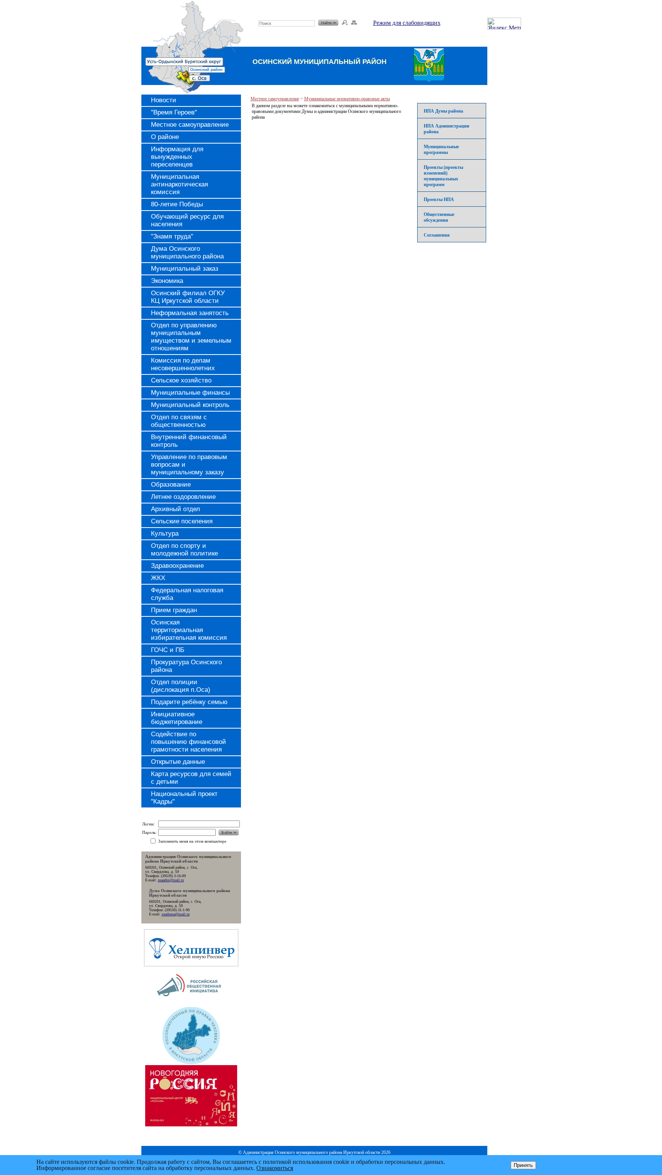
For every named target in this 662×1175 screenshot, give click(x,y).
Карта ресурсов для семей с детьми (191, 777)
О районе (165, 137)
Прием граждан (174, 610)
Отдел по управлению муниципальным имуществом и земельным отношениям (191, 337)
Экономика (167, 280)
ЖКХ (158, 578)
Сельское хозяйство (181, 380)
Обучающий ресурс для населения (187, 220)
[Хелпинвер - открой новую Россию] (191, 964)
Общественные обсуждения (439, 217)
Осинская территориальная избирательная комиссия (189, 630)
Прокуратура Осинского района (186, 666)
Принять (523, 1165)
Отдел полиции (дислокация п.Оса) (180, 685)
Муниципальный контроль (190, 405)
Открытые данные (178, 761)
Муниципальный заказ (184, 268)
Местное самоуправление (190, 124)
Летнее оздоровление (183, 496)
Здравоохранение (177, 565)
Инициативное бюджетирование (176, 718)
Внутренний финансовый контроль (189, 440)
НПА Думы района (443, 111)
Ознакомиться (274, 1168)
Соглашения (437, 235)
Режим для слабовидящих (407, 23)
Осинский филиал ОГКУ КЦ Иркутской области (188, 296)
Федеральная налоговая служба (187, 594)
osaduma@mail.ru (176, 914)
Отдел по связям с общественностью (179, 420)
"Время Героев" (174, 112)
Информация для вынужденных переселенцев (177, 156)
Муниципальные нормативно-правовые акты (347, 98)
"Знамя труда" (172, 236)
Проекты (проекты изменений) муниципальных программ (443, 176)
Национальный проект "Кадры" (184, 797)
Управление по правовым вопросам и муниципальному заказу (189, 464)
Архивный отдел (175, 509)
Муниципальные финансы (190, 392)
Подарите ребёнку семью (189, 702)
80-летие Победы (177, 204)
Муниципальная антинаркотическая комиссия (179, 184)
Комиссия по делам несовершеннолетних (183, 364)
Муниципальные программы (441, 149)
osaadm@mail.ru (171, 880)
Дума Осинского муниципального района (187, 252)
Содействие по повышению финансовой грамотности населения (188, 741)
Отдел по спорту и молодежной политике (184, 549)
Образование (171, 484)
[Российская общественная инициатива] (191, 1003)
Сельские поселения (182, 521)
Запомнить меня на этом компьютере (192, 841)
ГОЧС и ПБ (167, 650)
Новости (163, 100)
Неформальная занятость (190, 313)
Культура (165, 533)
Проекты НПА (439, 199)
